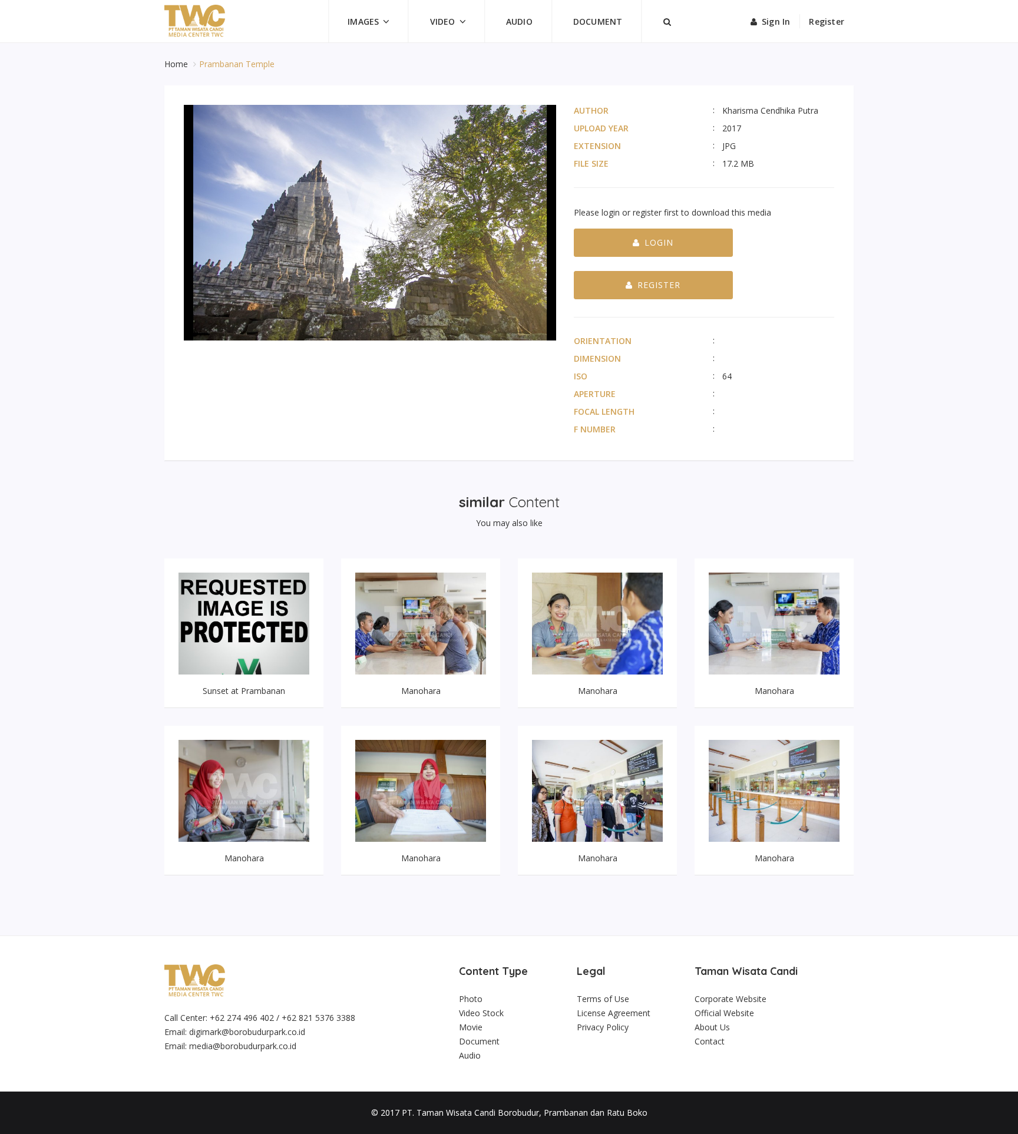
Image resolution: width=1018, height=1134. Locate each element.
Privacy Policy (603, 1027)
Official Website (724, 1013)
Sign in (776, 21)
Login (658, 242)
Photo (470, 998)
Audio (519, 21)
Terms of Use (603, 998)
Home (177, 64)
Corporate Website (730, 998)
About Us (712, 1027)
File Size (591, 163)
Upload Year (601, 128)
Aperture (595, 393)
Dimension (597, 358)
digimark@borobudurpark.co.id (247, 1031)
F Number (595, 429)
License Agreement (613, 1013)
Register (826, 21)
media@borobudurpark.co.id (242, 1046)
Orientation (603, 340)
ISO (580, 376)
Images (363, 21)
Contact (710, 1041)
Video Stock (481, 1013)
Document (598, 21)
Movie (470, 1027)
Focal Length (604, 411)
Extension (597, 145)
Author (591, 110)
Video (442, 21)
